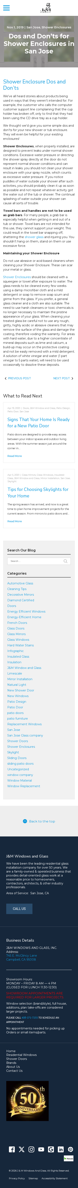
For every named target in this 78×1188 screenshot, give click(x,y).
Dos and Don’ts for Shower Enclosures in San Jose (39, 44)
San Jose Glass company (25, 735)
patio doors (15, 713)
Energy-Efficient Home (24, 617)
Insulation (14, 662)
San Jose (33, 27)
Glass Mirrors (29, 475)
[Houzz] (68, 1158)
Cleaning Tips (16, 589)
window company (20, 775)
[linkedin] (60, 1149)
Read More (14, 456)
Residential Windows (21, 1055)
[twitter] (21, 1149)
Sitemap (33, 1178)
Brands (11, 1063)
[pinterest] (70, 1149)
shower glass (34, 237)
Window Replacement (23, 786)
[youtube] (41, 1149)
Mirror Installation (50, 478)
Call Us (19, 909)
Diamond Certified (20, 600)
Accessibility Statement (55, 1178)
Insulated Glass (18, 656)
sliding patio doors (20, 764)
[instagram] (31, 1149)
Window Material (19, 780)
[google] (50, 1149)
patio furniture (17, 718)
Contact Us (14, 1071)
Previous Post (19, 378)
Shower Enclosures (56, 27)
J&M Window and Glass (42, 408)
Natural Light (16, 685)
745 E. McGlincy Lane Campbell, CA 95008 (21, 957)
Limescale (14, 673)
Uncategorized (18, 769)
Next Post (61, 378)
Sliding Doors (16, 758)
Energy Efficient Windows (26, 611)
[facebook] (11, 1149)
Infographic (15, 651)
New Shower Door (20, 690)
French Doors (17, 623)
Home (11, 1051)
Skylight (11, 481)
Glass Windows (45, 475)
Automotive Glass (20, 583)
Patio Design (63, 408)
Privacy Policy (17, 1178)
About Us (13, 1067)
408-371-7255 (30, 1017)
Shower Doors (17, 741)
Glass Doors (15, 628)
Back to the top (42, 821)
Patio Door (13, 411)
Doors (26, 408)
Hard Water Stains (20, 645)
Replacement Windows (24, 724)
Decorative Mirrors (20, 595)
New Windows (17, 696)
